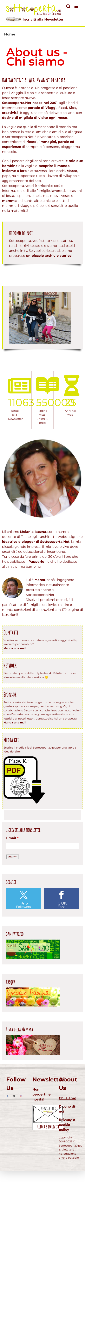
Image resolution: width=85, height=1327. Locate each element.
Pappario (36, 562)
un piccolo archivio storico (48, 256)
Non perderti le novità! (41, 1094)
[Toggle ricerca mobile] (68, 6)
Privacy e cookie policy (67, 1125)
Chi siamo (67, 1098)
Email (12, 838)
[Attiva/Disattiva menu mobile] (76, 6)
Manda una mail (15, 648)
